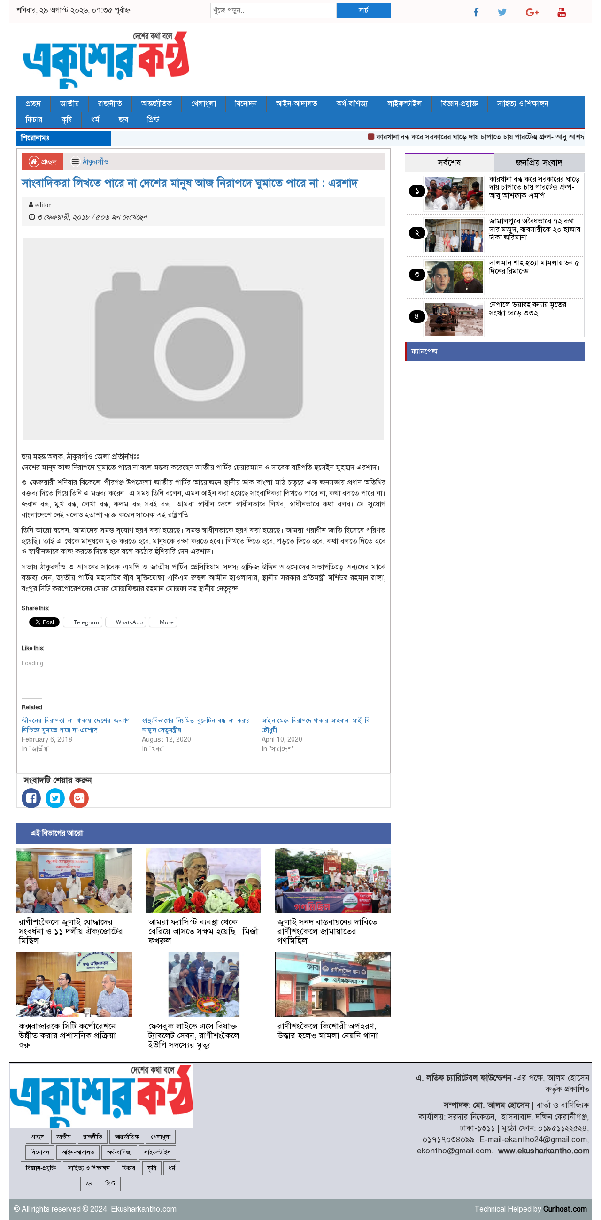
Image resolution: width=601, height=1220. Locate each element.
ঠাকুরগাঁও (95, 162)
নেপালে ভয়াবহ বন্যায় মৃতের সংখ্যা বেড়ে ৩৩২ (527, 309)
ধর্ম (95, 119)
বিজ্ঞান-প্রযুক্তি (459, 103)
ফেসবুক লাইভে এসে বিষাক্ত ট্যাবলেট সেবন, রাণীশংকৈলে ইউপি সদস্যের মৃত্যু (193, 1035)
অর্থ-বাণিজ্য (352, 103)
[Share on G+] (79, 798)
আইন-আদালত (296, 103)
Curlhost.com (565, 1209)
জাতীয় (69, 103)
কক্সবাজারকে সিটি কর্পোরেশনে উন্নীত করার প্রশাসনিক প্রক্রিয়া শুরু (67, 1035)
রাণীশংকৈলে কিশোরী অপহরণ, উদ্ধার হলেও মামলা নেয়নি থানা (327, 1031)
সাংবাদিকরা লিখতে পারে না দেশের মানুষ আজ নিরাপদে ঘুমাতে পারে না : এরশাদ (190, 183)
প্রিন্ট (153, 119)
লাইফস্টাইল (404, 103)
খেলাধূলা (203, 103)
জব (123, 119)
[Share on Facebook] (31, 798)
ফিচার (34, 119)
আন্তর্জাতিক (156, 103)
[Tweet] (55, 798)
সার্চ (363, 10)
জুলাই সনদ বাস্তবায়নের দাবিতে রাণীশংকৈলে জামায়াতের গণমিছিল (327, 931)
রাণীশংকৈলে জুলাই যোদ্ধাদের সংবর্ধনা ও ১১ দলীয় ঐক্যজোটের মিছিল (71, 931)
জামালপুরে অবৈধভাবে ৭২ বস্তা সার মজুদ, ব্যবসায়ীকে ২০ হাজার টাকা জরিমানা (534, 229)
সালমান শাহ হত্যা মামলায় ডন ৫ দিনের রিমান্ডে (534, 267)
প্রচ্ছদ (33, 103)
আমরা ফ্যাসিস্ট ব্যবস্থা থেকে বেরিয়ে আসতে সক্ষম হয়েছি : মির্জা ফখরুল (203, 931)
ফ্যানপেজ (424, 351)
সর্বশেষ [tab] (449, 162)
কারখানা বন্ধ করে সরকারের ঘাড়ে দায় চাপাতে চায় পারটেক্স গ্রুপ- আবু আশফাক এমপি (479, 137)
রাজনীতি (110, 103)
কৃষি (67, 119)
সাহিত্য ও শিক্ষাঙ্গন (522, 103)
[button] (74, 880)
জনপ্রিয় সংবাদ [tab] (539, 162)
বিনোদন (246, 103)
